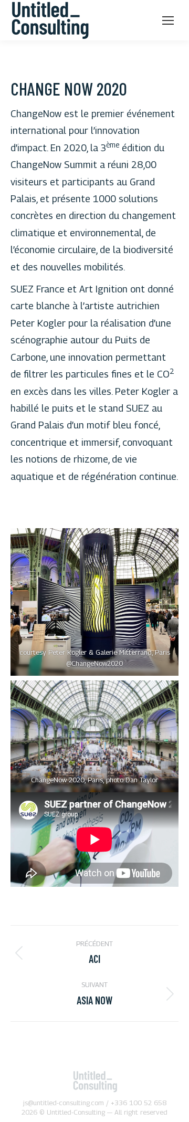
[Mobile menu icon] (168, 20)
